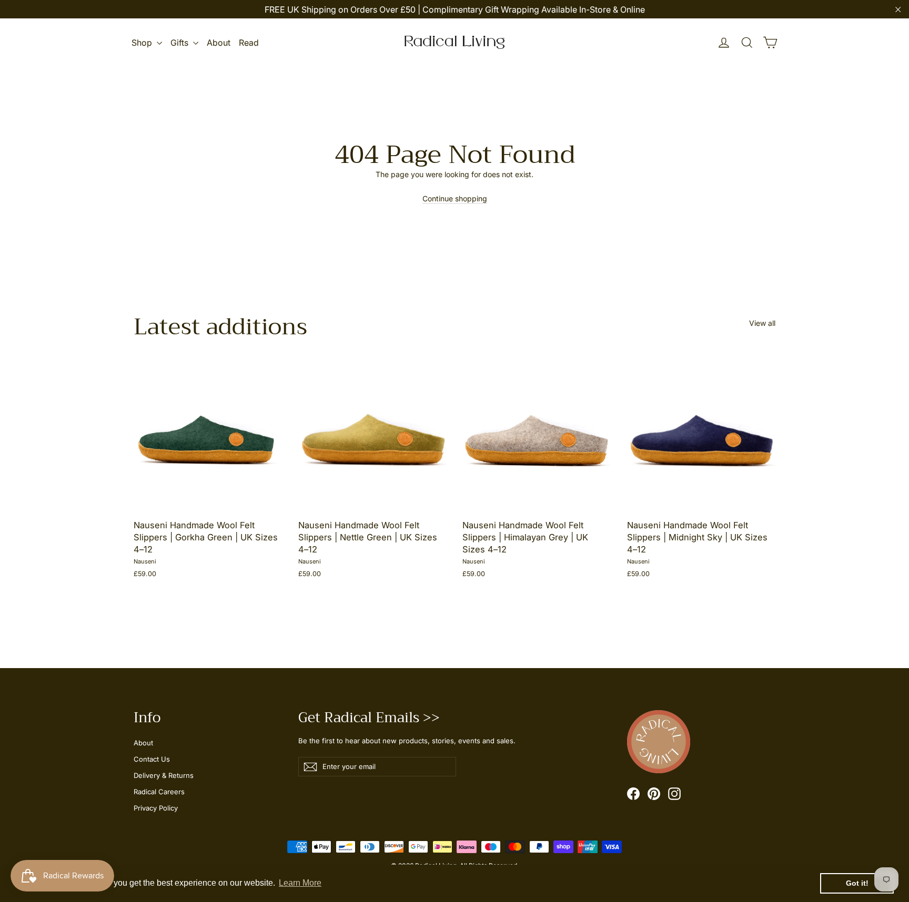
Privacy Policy (156, 808)
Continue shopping (454, 198)
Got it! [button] (857, 883)
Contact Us (152, 759)
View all (762, 323)
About (218, 42)
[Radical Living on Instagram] (674, 793)
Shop (143, 42)
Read (249, 42)
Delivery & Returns (164, 775)
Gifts (180, 42)
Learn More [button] (300, 882)
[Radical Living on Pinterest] (654, 793)
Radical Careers (159, 791)
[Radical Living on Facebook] (633, 793)
